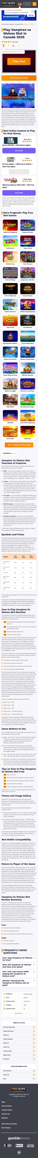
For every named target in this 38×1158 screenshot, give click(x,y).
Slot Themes (6, 1128)
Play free (19, 61)
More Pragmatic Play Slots (19, 445)
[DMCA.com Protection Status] (19, 1145)
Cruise (27, 158)
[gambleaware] (19, 1138)
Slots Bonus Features (9, 1124)
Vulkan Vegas (27, 179)
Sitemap (5, 1118)
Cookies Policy (7, 1110)
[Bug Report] (13, 45)
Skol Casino (27, 139)
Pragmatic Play (28, 994)
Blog (3, 1102)
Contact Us (6, 1114)
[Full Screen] (18, 45)
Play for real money (19, 78)
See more (18, 1013)
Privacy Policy (7, 1106)
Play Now (19, 151)
